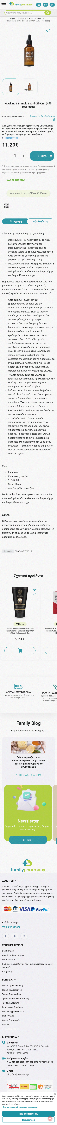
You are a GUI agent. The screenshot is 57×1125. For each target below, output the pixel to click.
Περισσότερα (28, 1120)
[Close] (55, 1094)
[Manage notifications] (50, 1118)
